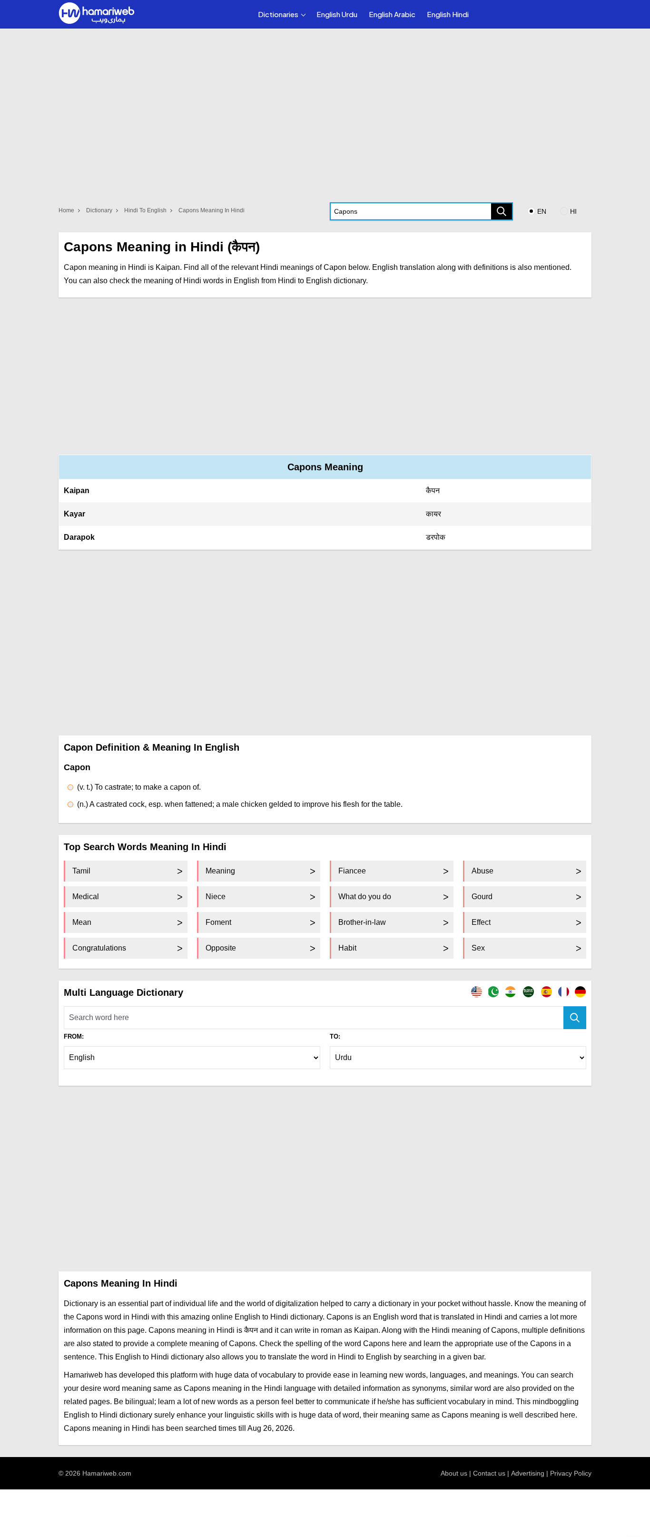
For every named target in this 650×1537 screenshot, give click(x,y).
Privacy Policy (570, 1473)
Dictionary (99, 210)
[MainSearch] (574, 1017)
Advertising (527, 1473)
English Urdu (336, 14)
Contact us (489, 1473)
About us (454, 1473)
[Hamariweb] (97, 14)
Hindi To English (145, 210)
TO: (335, 1036)
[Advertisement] (325, 376)
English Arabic (392, 14)
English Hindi (448, 14)
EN (541, 211)
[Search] (501, 211)
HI (573, 211)
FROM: (74, 1036)
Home (66, 210)
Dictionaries (278, 14)
